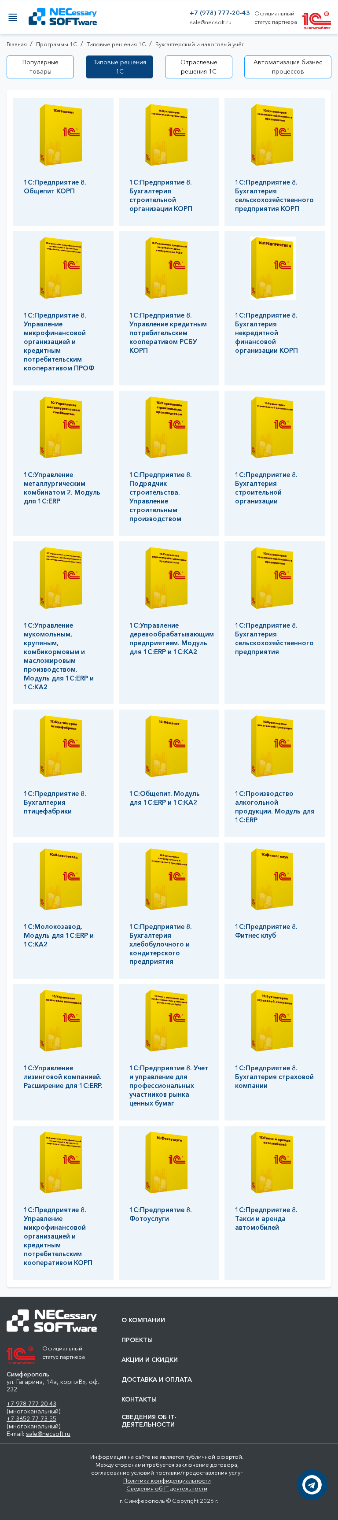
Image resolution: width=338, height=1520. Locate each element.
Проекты (137, 1340)
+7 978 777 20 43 (31, 1404)
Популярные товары (40, 66)
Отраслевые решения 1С (198, 66)
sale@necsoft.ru (210, 22)
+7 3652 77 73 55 (31, 1419)
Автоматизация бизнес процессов (288, 66)
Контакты (139, 1399)
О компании (143, 1320)
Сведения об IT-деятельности (148, 1420)
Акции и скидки (149, 1360)
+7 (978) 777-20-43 (220, 13)
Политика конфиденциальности (167, 1480)
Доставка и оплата (156, 1379)
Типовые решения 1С (119, 66)
